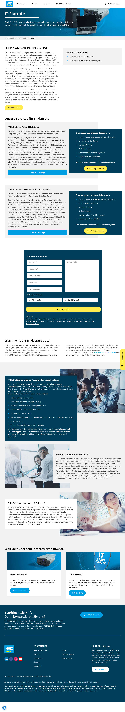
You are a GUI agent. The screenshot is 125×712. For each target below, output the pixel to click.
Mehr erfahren (100, 669)
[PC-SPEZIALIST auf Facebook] (11, 659)
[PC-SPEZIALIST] (8, 3)
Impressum (37, 666)
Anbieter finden (112, 4)
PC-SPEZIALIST (10, 38)
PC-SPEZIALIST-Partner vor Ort (105, 352)
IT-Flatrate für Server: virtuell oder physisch (86, 61)
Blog (64, 650)
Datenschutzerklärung (33, 324)
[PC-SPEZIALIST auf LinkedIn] (6, 659)
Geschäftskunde (74, 300)
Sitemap (36, 662)
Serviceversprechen (40, 650)
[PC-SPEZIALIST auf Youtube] (20, 659)
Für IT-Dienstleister (63, 4)
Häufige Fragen (68, 654)
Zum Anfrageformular (95, 169)
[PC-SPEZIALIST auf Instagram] (16, 659)
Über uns (36, 654)
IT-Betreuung (21, 38)
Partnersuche (67, 658)
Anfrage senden (63, 309)
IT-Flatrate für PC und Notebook (81, 57)
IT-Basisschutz (77, 593)
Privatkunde (36, 300)
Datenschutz (38, 658)
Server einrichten (20, 590)
